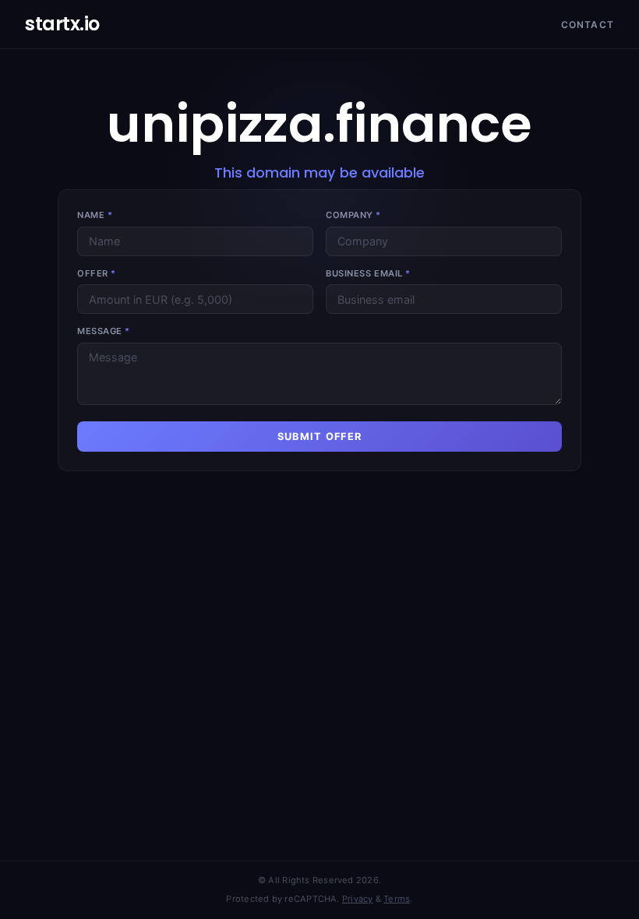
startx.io (62, 24)
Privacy (357, 898)
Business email (368, 273)
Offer (96, 273)
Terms (396, 898)
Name (94, 215)
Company (353, 215)
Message (103, 331)
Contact (587, 24)
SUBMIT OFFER (319, 436)
